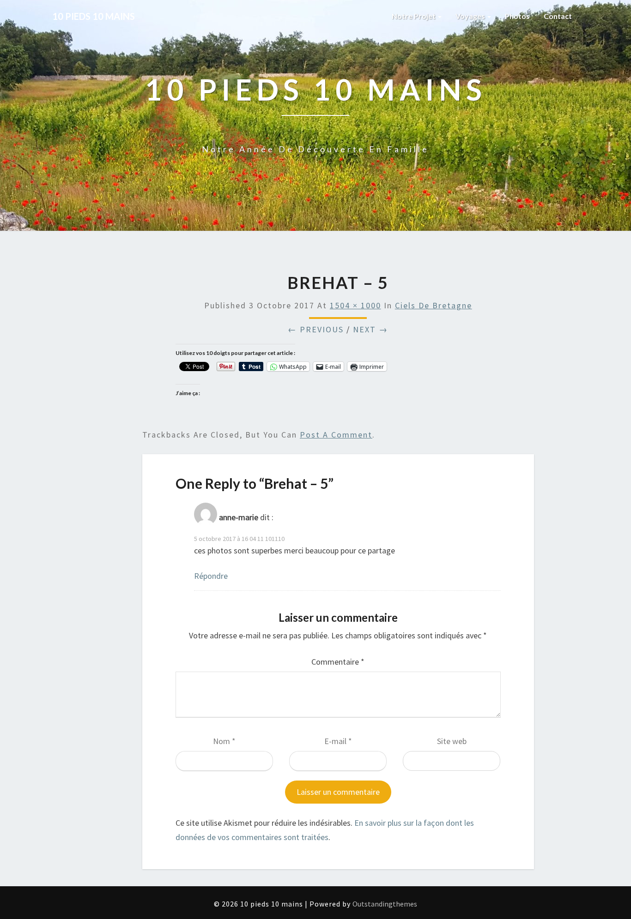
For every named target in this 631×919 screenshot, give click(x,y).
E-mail (338, 741)
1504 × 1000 (355, 305)
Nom (224, 741)
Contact (558, 16)
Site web (452, 741)
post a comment (336, 434)
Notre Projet (414, 16)
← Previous (316, 329)
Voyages (470, 16)
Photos (517, 16)
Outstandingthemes (384, 903)
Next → (370, 329)
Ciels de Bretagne (433, 305)
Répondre (211, 576)
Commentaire (337, 661)
